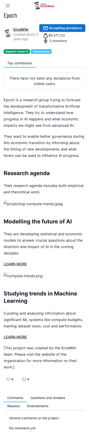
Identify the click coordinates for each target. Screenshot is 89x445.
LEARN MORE (15, 264)
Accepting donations (65, 28)
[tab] (20, 63)
